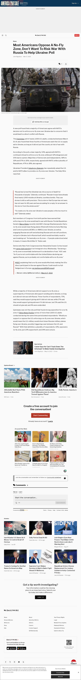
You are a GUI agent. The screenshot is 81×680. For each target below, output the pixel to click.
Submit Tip (40, 597)
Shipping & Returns (59, 625)
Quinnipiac (20, 139)
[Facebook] (5, 662)
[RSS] (23, 662)
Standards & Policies (59, 628)
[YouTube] (18, 662)
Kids (5, 628)
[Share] (66, 64)
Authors (31, 622)
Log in (50, 421)
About (30, 617)
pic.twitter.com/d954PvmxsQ (43, 268)
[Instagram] (14, 662)
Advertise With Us (34, 620)
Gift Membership (33, 630)
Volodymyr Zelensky (36, 168)
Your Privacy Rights (59, 617)
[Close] (78, 672)
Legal (55, 620)
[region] (40, 672)
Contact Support (33, 628)
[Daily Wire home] (40, 35)
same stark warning (23, 249)
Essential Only (60, 672)
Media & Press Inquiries (60, 622)
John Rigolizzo (17, 56)
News (5, 617)
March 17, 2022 (47, 273)
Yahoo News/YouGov (26, 313)
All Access (6, 622)
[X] (10, 662)
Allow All (60, 676)
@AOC (17, 263)
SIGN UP (77, 35)
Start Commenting (40, 415)
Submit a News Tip (59, 630)
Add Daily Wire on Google (42, 122)
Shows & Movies (8, 620)
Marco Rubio (24, 224)
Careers (31, 625)
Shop (5, 625)
